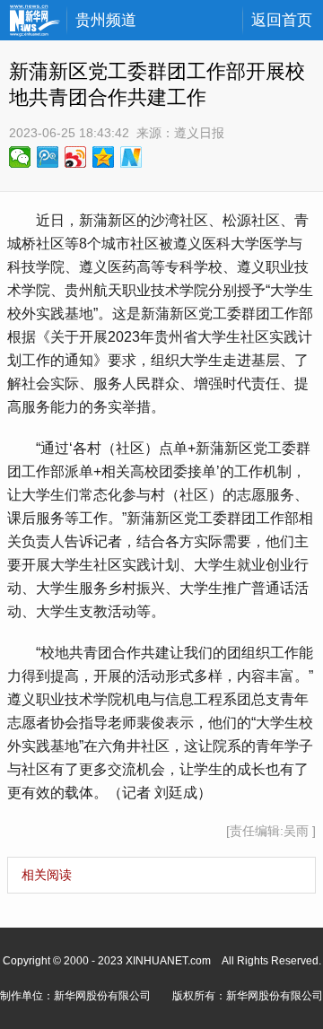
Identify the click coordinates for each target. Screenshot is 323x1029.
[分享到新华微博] (131, 157)
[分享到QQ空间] (103, 157)
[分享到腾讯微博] (48, 157)
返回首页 (281, 20)
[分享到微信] (20, 157)
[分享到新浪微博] (76, 157)
